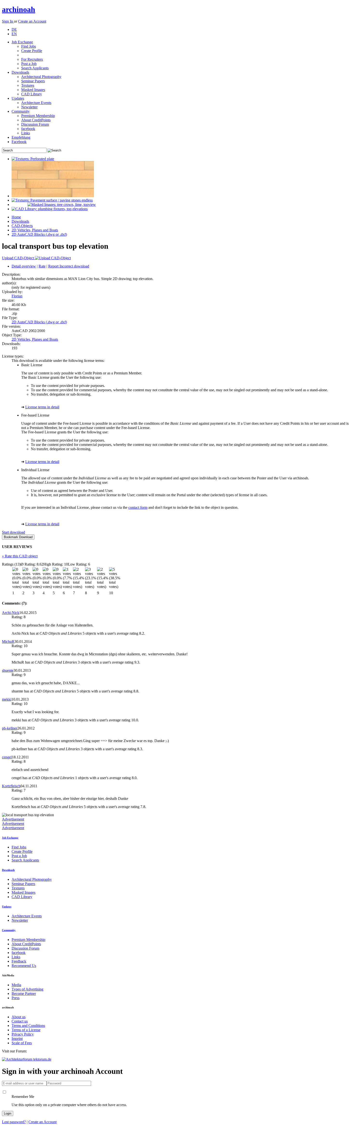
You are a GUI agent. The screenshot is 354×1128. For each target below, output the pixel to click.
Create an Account (32, 21)
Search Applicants (35, 68)
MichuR (8, 641)
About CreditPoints (36, 120)
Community (21, 111)
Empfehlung (21, 137)
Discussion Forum (35, 124)
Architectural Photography (41, 77)
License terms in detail (42, 407)
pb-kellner (9, 728)
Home (16, 217)
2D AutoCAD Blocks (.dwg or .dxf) (39, 234)
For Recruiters (32, 59)
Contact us (20, 1021)
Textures (27, 85)
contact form (137, 507)
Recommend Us (24, 966)
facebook (28, 129)
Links (25, 133)
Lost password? (14, 1122)
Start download (13, 532)
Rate (42, 266)
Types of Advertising (27, 989)
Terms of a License (26, 1030)
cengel (7, 757)
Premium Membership (38, 116)
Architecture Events (36, 103)
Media (16, 985)
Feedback (19, 961)
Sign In (8, 21)
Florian (17, 296)
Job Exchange (22, 42)
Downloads (20, 72)
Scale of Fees (22, 1043)
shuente (7, 670)
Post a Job (29, 64)
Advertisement (13, 819)
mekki (6, 699)
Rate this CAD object (20, 556)
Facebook (19, 142)
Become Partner (24, 993)
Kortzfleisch (11, 786)
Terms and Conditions (28, 1026)
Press (16, 998)
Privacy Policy (23, 1034)
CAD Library (31, 94)
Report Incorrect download (68, 266)
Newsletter (29, 107)
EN (14, 34)
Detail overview (24, 266)
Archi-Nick (10, 613)
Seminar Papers (33, 81)
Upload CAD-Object (18, 258)
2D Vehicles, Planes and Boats (35, 230)
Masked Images (33, 90)
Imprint (17, 1039)
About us (19, 1017)
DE (14, 29)
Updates (18, 98)
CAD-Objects (22, 226)
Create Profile (31, 51)
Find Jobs (28, 46)
